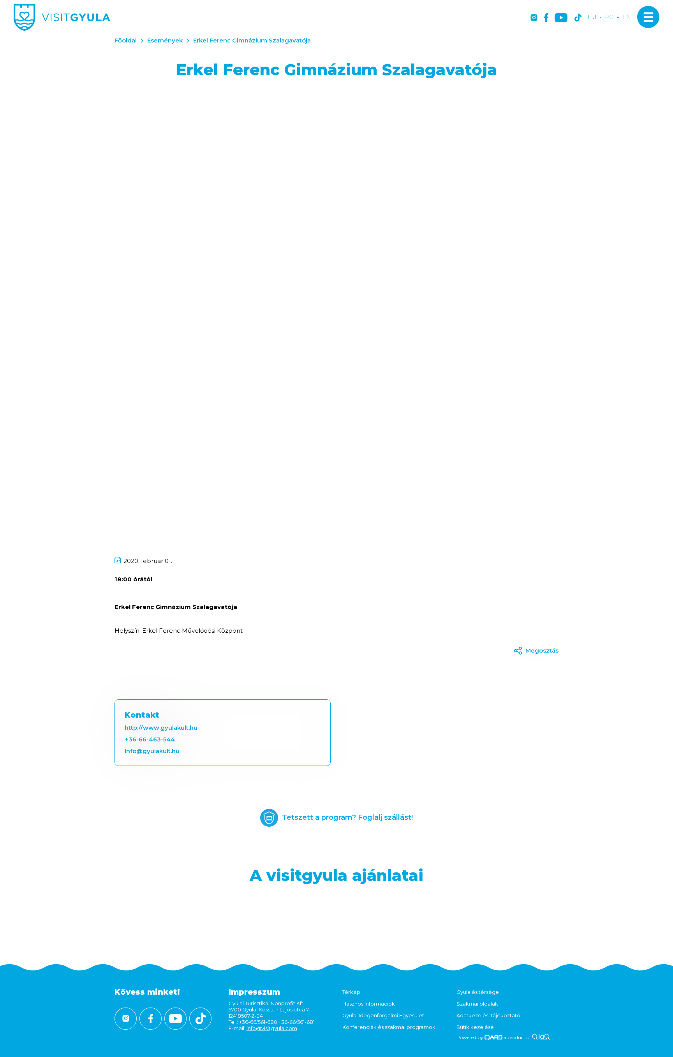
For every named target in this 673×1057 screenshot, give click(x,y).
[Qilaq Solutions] (541, 1037)
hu (591, 17)
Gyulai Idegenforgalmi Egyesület (383, 1015)
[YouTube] (561, 18)
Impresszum (254, 992)
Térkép (351, 992)
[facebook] (546, 18)
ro (609, 17)
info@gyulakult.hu (152, 751)
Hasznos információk (368, 1004)
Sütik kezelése (475, 1027)
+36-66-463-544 (150, 739)
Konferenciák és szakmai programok (388, 1027)
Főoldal (126, 40)
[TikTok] (578, 18)
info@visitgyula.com (272, 1028)
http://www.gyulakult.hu (161, 727)
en (626, 17)
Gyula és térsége (477, 992)
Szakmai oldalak (477, 1004)
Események (165, 40)
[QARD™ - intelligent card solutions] (493, 1037)
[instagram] (533, 18)
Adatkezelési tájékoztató (488, 1015)
